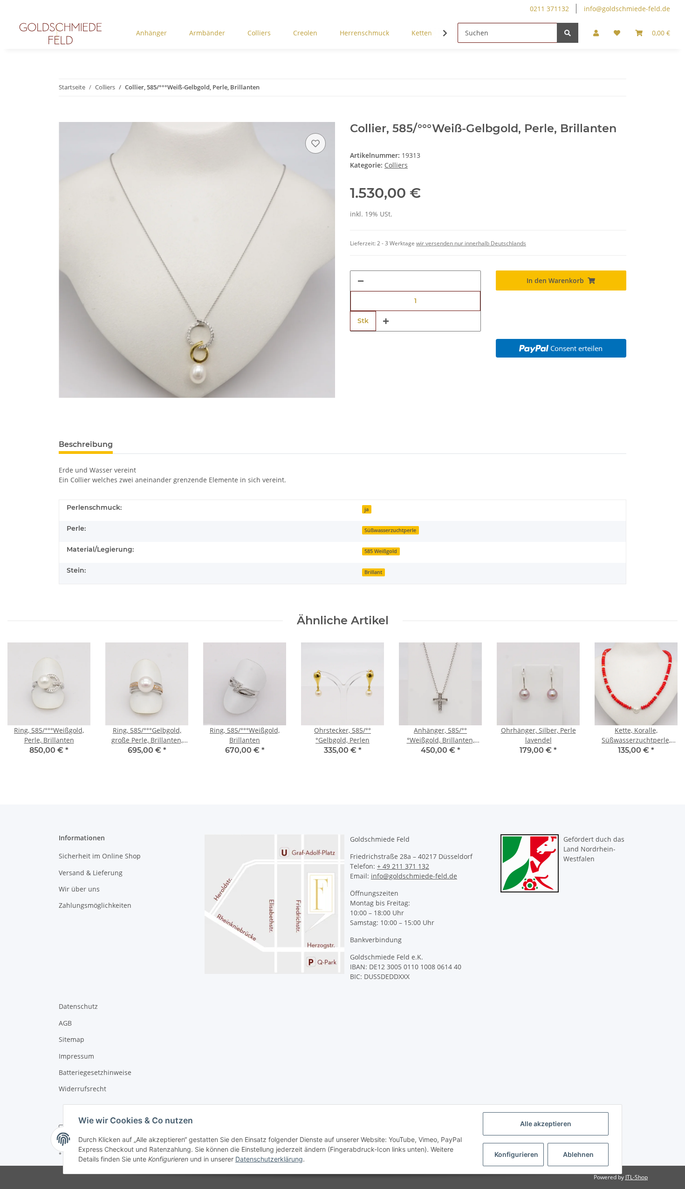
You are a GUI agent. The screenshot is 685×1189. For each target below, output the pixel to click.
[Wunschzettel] (617, 33)
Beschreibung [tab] (86, 444)
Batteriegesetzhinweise (95, 1072)
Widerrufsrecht (82, 1088)
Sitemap (71, 1039)
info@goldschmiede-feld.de (627, 8)
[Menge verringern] (360, 281)
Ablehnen (578, 1154)
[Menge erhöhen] (386, 321)
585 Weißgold (380, 551)
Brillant (373, 572)
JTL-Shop (636, 1177)
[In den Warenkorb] (66, 117)
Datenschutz (78, 1006)
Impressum (76, 1056)
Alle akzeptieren (545, 1124)
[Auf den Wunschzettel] (315, 143)
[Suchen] (567, 33)
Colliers (396, 165)
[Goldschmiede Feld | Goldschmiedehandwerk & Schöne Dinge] (61, 33)
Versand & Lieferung (91, 872)
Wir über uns (79, 889)
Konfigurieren (516, 1154)
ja (366, 509)
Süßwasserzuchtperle (390, 530)
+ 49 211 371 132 (403, 866)
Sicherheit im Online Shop (100, 855)
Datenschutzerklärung (269, 1159)
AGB (65, 1023)
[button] (596, 33)
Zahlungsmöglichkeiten (95, 905)
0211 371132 (549, 8)
